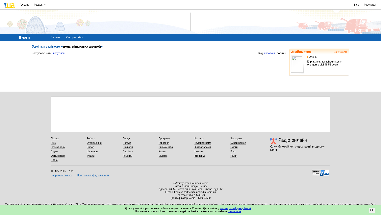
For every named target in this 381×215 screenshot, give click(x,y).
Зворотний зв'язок (61, 175)
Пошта (55, 138)
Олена (313, 56)
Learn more (234, 211)
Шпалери (92, 151)
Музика (163, 155)
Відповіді (199, 155)
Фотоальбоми (202, 147)
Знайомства (301, 52)
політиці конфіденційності (235, 208)
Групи (233, 155)
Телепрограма (202, 142)
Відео (54, 151)
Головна (24, 4)
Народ (90, 147)
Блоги (234, 147)
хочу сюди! (340, 51)
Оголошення (94, 142)
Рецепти (127, 155)
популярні (59, 53)
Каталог (199, 138)
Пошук (126, 138)
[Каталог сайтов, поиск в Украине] (320, 171)
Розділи (38, 4)
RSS (53, 142)
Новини (198, 151)
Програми (164, 138)
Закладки (236, 138)
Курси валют (238, 142)
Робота (91, 138)
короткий (269, 53)
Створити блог (74, 37)
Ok (372, 210)
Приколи (128, 147)
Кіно (232, 151)
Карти (162, 151)
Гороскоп (164, 142)
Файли (90, 155)
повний (281, 53)
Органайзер (58, 155)
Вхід (356, 4)
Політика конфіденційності (93, 175)
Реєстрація (370, 4)
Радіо (54, 159)
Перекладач (58, 147)
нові (48, 53)
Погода (127, 142)
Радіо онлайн (292, 140)
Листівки (128, 151)
